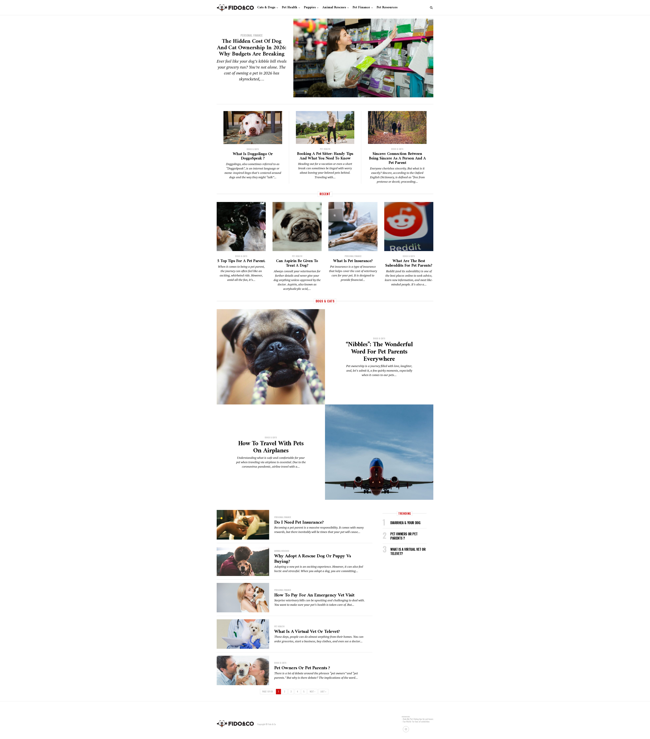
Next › (312, 691)
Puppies (310, 7)
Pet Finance (361, 7)
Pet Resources (387, 7)
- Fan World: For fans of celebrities (416, 721)
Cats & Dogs (266, 7)
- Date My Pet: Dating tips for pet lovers (417, 718)
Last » (323, 691)
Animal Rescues (334, 7)
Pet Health (289, 7)
